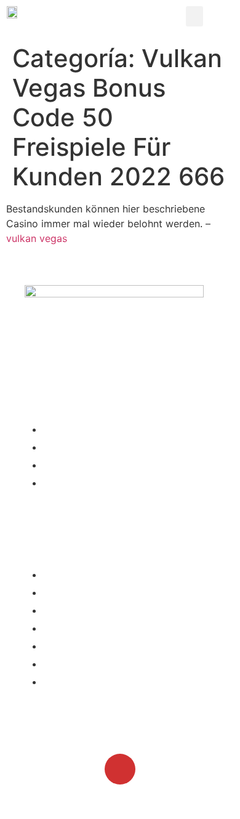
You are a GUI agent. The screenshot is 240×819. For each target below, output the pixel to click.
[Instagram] (120, 769)
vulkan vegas (36, 238)
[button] (194, 16)
